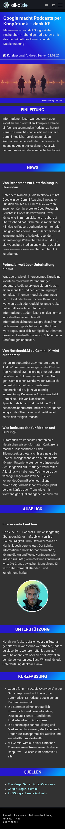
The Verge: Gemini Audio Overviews (31, 784)
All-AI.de (58, 100)
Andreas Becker (36, 55)
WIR (18, 818)
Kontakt (6, 815)
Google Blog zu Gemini (23, 789)
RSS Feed (7, 818)
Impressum (20, 815)
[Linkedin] (53, 5)
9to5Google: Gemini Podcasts (27, 793)
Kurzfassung (15, 55)
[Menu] (60, 5)
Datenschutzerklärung (40, 815)
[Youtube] (46, 5)
